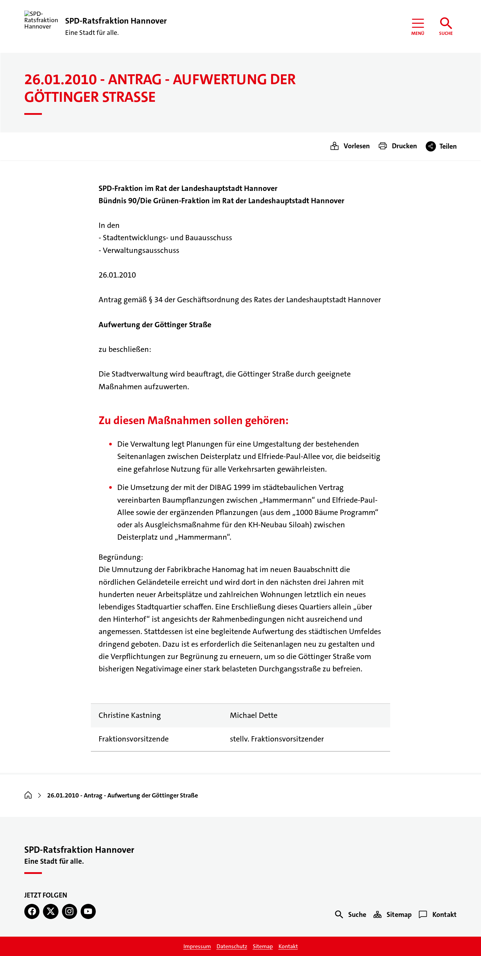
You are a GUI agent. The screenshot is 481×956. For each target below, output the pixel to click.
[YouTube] (88, 911)
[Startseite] (28, 795)
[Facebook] (31, 911)
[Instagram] (69, 911)
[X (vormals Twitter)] (50, 911)
